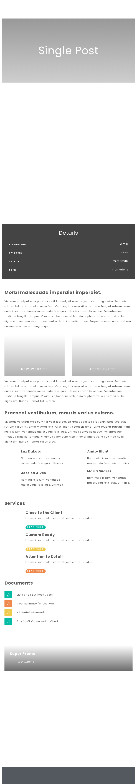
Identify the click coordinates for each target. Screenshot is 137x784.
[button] (5, 157)
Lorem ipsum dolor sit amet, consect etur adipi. (59, 518)
